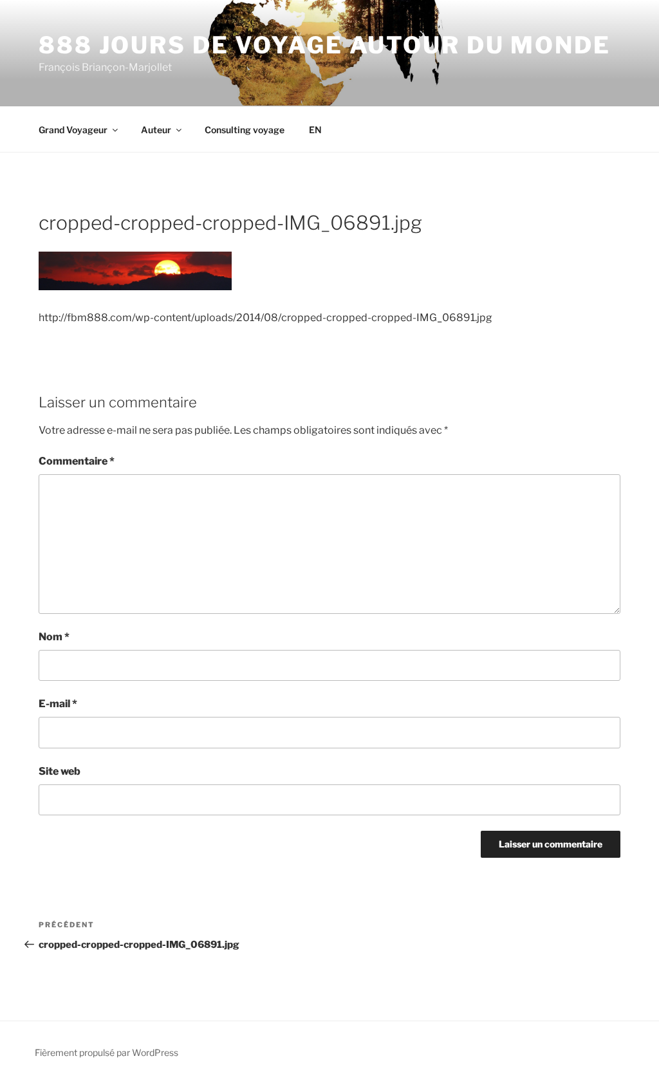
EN (315, 129)
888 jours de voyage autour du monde (325, 45)
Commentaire (77, 461)
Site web (59, 771)
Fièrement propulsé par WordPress (106, 1052)
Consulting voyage (244, 129)
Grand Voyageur (73, 129)
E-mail (58, 704)
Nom (54, 637)
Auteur (156, 129)
